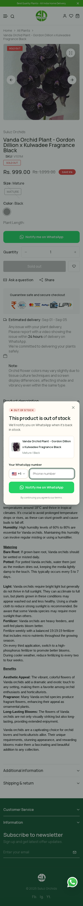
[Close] (73, 407)
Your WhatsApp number (25, 465)
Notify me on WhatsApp (44, 487)
